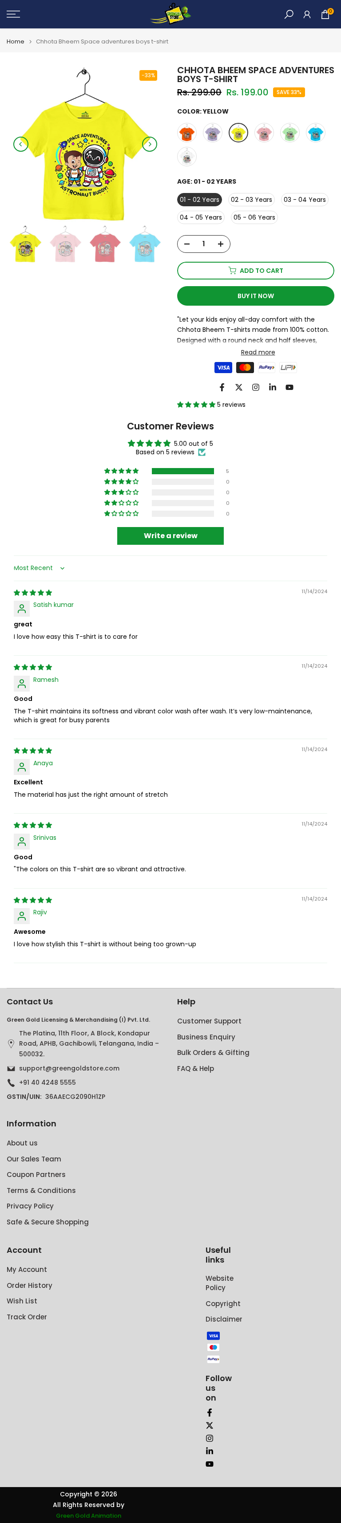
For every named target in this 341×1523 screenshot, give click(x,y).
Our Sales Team (34, 1159)
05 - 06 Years (254, 217)
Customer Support (209, 1021)
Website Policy (220, 1283)
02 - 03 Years (251, 199)
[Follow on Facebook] (222, 387)
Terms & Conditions (41, 1190)
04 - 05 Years (201, 217)
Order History (29, 1285)
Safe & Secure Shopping (48, 1222)
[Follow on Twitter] (239, 387)
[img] (33, 592)
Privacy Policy (30, 1206)
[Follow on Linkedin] (273, 387)
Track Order (27, 1317)
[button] (197, 404)
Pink (264, 132)
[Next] (149, 144)
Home (15, 41)
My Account (27, 1269)
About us (22, 1143)
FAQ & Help (195, 1068)
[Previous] (20, 144)
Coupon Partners (36, 1174)
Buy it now (256, 295)
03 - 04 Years (305, 199)
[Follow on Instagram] (256, 387)
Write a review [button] (171, 536)
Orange (187, 132)
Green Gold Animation (88, 1516)
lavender (212, 132)
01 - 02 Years (199, 199)
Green (290, 132)
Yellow (238, 132)
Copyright (223, 1303)
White (187, 156)
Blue (315, 132)
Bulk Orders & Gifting (213, 1052)
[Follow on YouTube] (289, 387)
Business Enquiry (206, 1037)
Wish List (22, 1301)
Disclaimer (224, 1319)
